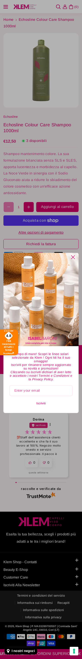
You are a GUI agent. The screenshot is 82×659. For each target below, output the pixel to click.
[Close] (73, 257)
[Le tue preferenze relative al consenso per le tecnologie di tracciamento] (74, 651)
